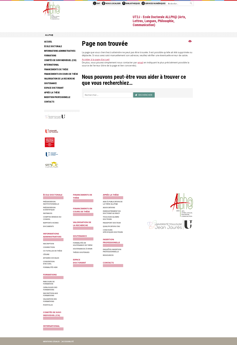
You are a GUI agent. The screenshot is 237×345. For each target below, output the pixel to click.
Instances (47, 213)
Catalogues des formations (50, 288)
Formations (50, 55)
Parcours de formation (49, 282)
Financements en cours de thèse (61, 74)
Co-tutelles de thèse (52, 251)
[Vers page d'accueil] (51, 10)
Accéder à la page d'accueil (95, 59)
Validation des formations (50, 300)
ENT (98, 3)
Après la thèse (52, 92)
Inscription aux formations (50, 294)
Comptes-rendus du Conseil (52, 218)
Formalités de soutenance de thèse (82, 244)
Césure (46, 254)
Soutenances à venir (82, 249)
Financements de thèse (56, 69)
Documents (48, 226)
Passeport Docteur (112, 223)
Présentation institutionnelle (51, 202)
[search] (108, 95)
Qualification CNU (111, 226)
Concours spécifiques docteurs (113, 231)
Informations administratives (59, 50)
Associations (109, 207)
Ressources (108, 255)
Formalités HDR (50, 267)
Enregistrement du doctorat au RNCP (112, 212)
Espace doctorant (54, 87)
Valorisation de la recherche (59, 78)
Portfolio (48, 305)
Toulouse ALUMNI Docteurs (111, 218)
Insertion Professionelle (57, 97)
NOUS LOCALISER (113, 3)
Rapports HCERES (51, 223)
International (51, 64)
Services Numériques (155, 3)
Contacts (49, 101)
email (140, 62)
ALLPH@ (49, 35)
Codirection (49, 247)
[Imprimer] (190, 41)
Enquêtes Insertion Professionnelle (112, 250)
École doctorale (53, 46)
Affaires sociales (51, 258)
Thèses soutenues (81, 252)
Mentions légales (51, 341)
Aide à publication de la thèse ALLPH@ (112, 202)
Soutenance (50, 83)
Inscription (48, 244)
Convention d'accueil (49, 262)
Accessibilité (68, 341)
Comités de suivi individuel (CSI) (60, 60)
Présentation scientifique (49, 208)
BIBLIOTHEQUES (132, 3)
